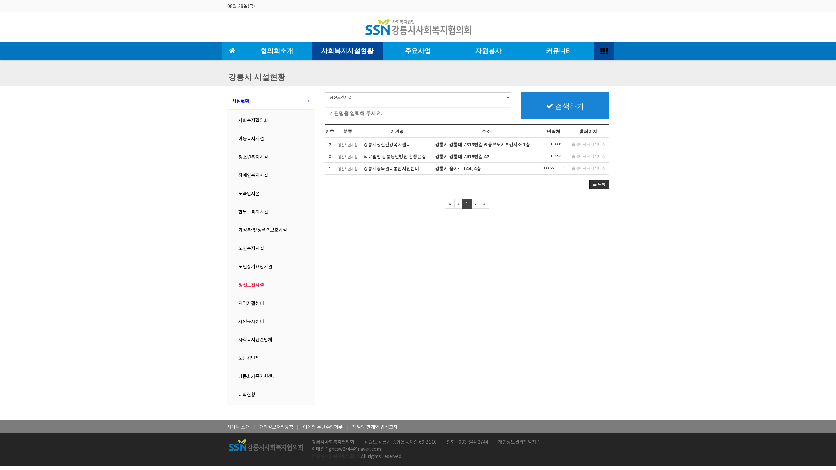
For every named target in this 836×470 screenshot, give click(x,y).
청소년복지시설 (253, 156)
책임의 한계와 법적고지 (374, 426)
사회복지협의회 (253, 120)
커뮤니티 (559, 51)
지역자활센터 (251, 303)
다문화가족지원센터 (257, 376)
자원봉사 (488, 51)
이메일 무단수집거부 (323, 426)
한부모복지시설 (253, 211)
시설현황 (240, 101)
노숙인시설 (249, 193)
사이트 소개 (238, 426)
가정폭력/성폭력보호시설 (262, 230)
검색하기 (568, 106)
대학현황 (246, 394)
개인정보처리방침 (276, 426)
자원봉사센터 (251, 321)
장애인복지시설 (253, 175)
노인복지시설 (251, 248)
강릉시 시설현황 (257, 77)
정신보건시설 (251, 284)
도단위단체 (249, 357)
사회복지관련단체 (255, 339)
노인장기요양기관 (255, 266)
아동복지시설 (251, 138)
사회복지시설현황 (347, 51)
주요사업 (418, 51)
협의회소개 (277, 51)
